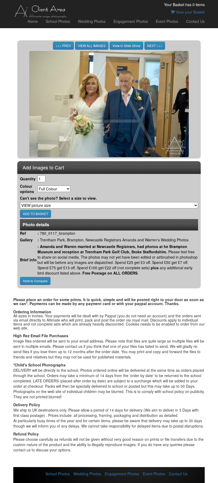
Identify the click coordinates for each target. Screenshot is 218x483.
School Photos (58, 21)
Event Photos (167, 21)
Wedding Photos (92, 21)
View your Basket (190, 12)
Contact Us (195, 21)
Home (33, 21)
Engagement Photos (131, 21)
